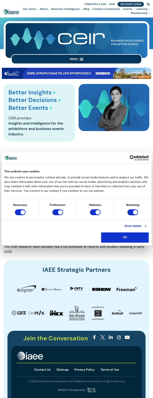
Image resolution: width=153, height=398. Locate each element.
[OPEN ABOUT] (50, 9)
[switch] (57, 212)
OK (125, 237)
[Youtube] (127, 337)
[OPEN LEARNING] (149, 9)
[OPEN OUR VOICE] (38, 9)
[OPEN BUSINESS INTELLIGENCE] (82, 9)
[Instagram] (119, 337)
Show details (132, 225)
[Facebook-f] (94, 337)
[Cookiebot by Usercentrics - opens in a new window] (132, 158)
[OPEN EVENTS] (134, 9)
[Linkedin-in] (110, 337)
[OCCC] (76, 78)
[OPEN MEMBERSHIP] (149, 13)
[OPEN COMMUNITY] (122, 9)
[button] (76, 59)
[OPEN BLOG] (91, 9)
